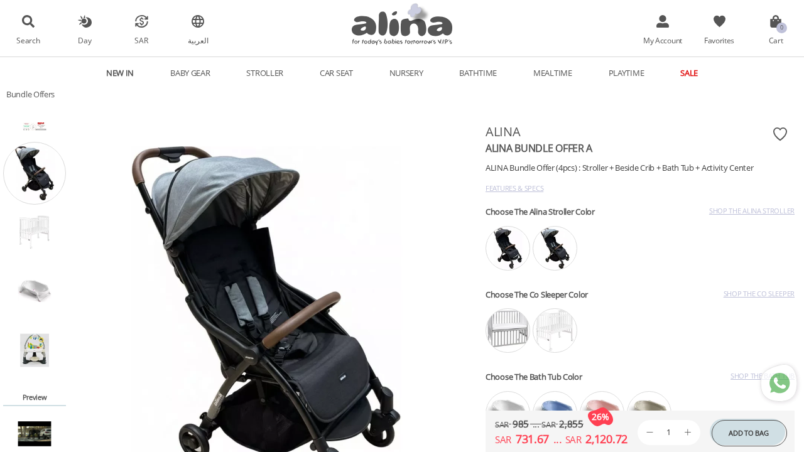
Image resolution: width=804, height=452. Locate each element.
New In (120, 72)
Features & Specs (514, 188)
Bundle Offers (30, 94)
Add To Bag (748, 433)
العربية (198, 40)
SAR (141, 40)
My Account (662, 40)
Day (84, 40)
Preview (35, 397)
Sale (689, 72)
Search (28, 40)
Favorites (719, 40)
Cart (776, 40)
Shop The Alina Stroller (752, 210)
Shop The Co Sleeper (759, 293)
